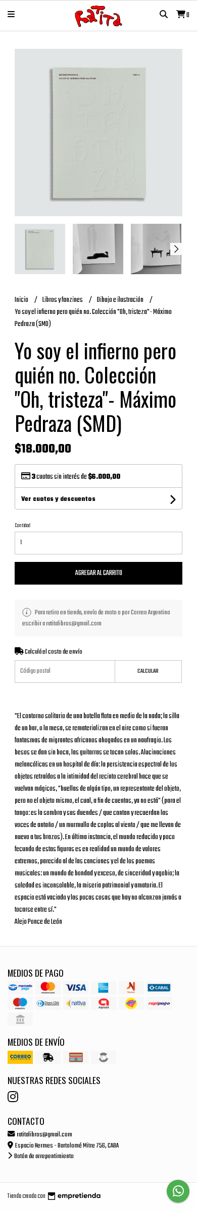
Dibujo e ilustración (120, 300)
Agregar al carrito (98, 573)
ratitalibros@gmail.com (44, 1134)
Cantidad (22, 526)
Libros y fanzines (63, 300)
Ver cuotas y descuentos (58, 499)
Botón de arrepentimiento (43, 1156)
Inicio (22, 300)
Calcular (148, 671)
